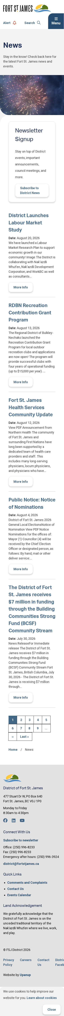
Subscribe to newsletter (20, 840)
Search (29, 23)
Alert (6, 23)
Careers (25, 960)
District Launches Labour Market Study (29, 222)
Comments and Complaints (27, 882)
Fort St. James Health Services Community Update (31, 407)
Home (13, 749)
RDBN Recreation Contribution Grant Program (30, 312)
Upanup (25, 975)
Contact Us (15, 889)
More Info (21, 287)
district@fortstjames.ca (21, 864)
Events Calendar (19, 895)
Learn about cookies (42, 998)
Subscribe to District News (30, 190)
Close (51, 1009)
